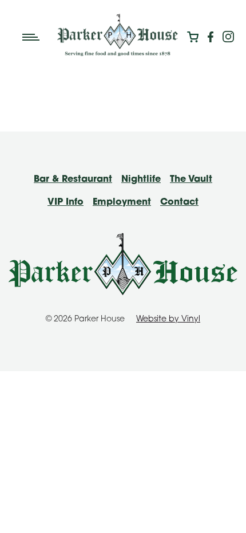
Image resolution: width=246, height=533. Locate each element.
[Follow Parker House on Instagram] (228, 37)
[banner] (117, 35)
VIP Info (65, 202)
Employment (122, 202)
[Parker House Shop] (193, 37)
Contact (179, 202)
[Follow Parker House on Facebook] (210, 37)
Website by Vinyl (168, 319)
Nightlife (141, 179)
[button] (35, 37)
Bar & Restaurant (73, 179)
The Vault (191, 179)
